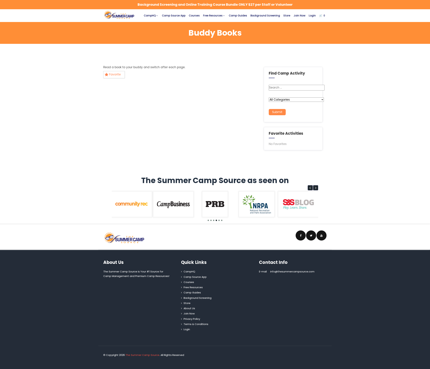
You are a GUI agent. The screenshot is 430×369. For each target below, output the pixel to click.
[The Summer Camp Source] (119, 14)
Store (286, 15)
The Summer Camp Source (142, 355)
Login (312, 15)
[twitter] (311, 235)
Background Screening (265, 15)
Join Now (299, 15)
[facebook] (301, 235)
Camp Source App (173, 15)
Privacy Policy (192, 319)
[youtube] (321, 235)
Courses (194, 15)
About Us (189, 308)
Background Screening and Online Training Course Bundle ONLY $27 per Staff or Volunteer (215, 4)
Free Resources (213, 15)
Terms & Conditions (196, 324)
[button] (310, 187)
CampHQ (150, 15)
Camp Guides (238, 15)
